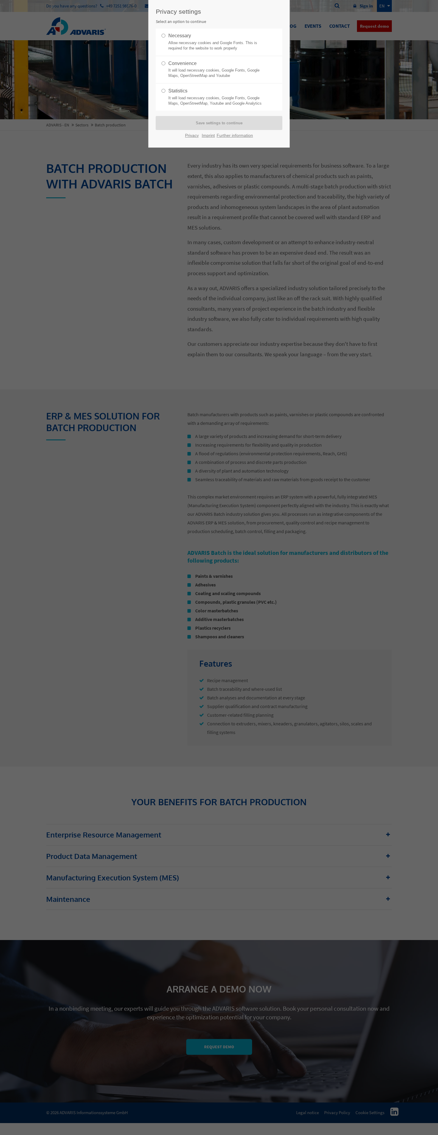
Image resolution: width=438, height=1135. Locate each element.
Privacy (192, 135)
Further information (235, 135)
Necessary (212, 41)
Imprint (208, 135)
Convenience (214, 69)
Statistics (215, 97)
